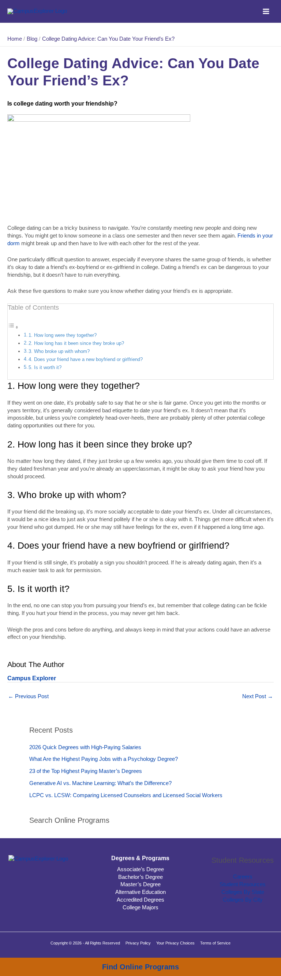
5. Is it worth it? (45, 367)
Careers (242, 877)
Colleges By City (243, 900)
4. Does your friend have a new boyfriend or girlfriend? (86, 359)
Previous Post (28, 696)
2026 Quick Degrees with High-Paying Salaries (85, 747)
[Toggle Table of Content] (13, 327)
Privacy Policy (138, 943)
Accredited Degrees (140, 900)
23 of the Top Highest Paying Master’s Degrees (85, 771)
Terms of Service (215, 943)
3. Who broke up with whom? (59, 351)
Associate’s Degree (140, 869)
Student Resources (243, 884)
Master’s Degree (140, 884)
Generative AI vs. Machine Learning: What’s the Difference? (100, 783)
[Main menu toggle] (266, 11)
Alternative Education (140, 892)
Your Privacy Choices (175, 943)
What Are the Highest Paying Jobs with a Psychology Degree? (103, 759)
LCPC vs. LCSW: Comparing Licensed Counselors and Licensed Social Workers (125, 795)
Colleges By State (242, 892)
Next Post (257, 696)
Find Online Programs (140, 967)
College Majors (140, 907)
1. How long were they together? (63, 335)
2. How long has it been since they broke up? (76, 343)
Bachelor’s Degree (140, 877)
